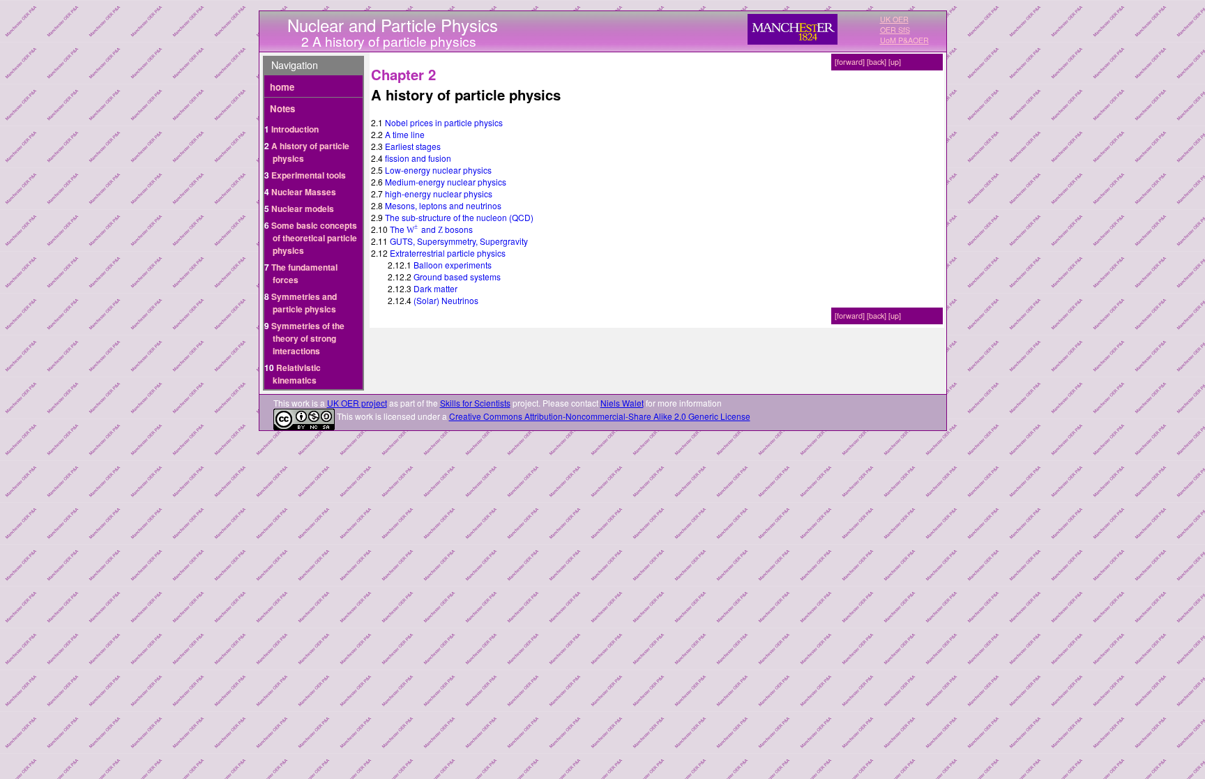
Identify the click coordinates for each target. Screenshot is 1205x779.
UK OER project (357, 403)
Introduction (295, 129)
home (282, 86)
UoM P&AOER (904, 40)
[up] (894, 61)
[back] (876, 61)
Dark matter (435, 288)
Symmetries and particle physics (304, 302)
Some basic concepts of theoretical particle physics (314, 238)
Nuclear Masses (303, 192)
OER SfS (895, 29)
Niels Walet (622, 403)
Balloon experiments (453, 265)
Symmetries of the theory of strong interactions (307, 338)
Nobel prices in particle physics (444, 122)
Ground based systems (457, 276)
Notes (282, 108)
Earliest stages (413, 146)
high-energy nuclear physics (438, 193)
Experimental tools (308, 175)
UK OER (894, 19)
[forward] (850, 61)
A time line (405, 134)
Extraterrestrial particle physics (448, 253)
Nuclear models (302, 208)
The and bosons (431, 229)
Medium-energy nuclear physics (445, 182)
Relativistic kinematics (297, 373)
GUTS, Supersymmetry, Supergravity (459, 241)
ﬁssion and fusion (418, 158)
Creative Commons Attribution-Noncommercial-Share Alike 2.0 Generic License (599, 416)
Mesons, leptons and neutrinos (443, 205)
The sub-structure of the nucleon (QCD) (459, 217)
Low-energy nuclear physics (438, 170)
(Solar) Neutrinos (446, 300)
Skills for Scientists (475, 403)
